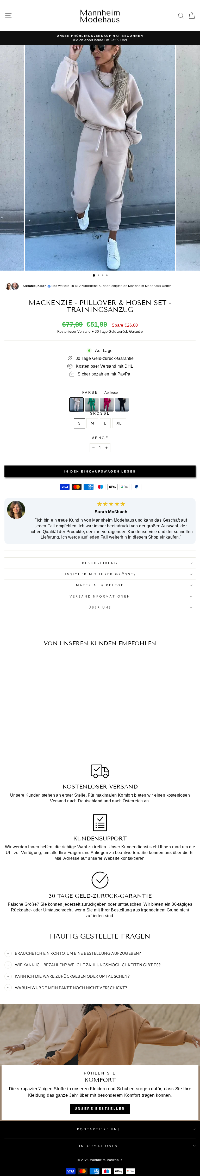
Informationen (98, 1146)
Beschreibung (100, 563)
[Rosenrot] (107, 404)
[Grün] (91, 404)
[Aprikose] (76, 404)
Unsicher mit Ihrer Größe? (100, 574)
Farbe (100, 393)
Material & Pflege (100, 585)
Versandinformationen (100, 596)
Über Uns (100, 607)
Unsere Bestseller (100, 1109)
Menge (100, 438)
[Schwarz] (122, 404)
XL (119, 423)
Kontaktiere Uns (98, 1129)
